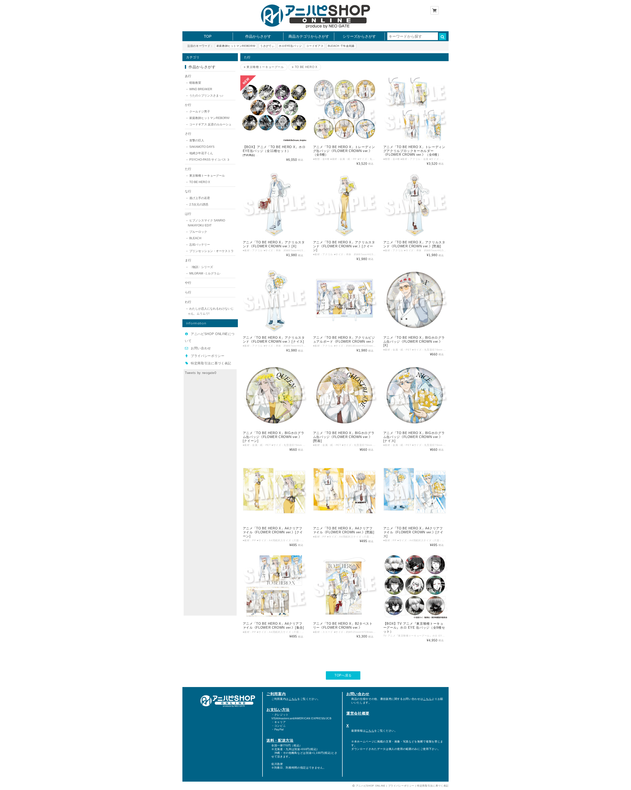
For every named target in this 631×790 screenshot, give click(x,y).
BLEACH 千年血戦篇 (341, 45)
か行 (188, 105)
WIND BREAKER (200, 89)
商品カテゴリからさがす (308, 36)
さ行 (188, 133)
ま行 (188, 260)
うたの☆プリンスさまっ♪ (206, 95)
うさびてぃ (267, 45)
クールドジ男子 (199, 111)
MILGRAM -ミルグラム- (205, 273)
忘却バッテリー (199, 244)
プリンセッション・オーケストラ (211, 251)
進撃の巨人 (196, 140)
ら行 (188, 292)
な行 (188, 191)
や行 (188, 283)
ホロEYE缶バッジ (290, 45)
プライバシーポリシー (208, 356)
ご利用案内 (276, 694)
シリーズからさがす (359, 36)
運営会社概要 (357, 713)
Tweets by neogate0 (200, 373)
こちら (293, 698)
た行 (188, 169)
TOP (207, 36)
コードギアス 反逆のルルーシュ (210, 124)
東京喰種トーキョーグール (207, 175)
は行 (188, 214)
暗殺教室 (195, 82)
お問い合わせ (201, 348)
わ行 (188, 302)
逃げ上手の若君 (199, 198)
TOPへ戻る (343, 675)
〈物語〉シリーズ (201, 267)
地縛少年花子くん (201, 153)
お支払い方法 (278, 709)
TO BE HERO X (199, 182)
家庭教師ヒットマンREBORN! (236, 45)
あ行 (188, 76)
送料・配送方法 (280, 740)
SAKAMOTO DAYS (201, 147)
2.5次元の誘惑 (198, 204)
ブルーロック (198, 232)
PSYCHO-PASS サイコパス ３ (209, 159)
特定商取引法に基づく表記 (211, 363)
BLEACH (195, 238)
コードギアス (314, 45)
